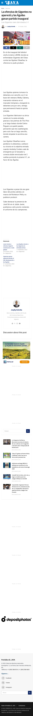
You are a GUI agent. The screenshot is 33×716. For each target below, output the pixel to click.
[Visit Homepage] (12, 3)
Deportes (8, 8)
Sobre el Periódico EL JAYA (8, 705)
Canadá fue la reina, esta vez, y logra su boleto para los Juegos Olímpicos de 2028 (21, 476)
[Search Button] (28, 431)
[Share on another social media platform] (27, 47)
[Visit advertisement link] (16, 353)
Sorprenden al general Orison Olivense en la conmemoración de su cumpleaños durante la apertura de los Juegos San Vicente (21, 488)
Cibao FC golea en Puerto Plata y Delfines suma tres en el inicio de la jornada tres (21, 455)
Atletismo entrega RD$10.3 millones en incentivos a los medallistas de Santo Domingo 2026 (21, 466)
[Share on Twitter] (13, 47)
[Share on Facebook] (6, 47)
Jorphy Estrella (11, 26)
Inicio (2, 8)
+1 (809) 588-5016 (12, 669)
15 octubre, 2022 (22, 26)
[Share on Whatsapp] (20, 47)
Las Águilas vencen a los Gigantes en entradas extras (22, 246)
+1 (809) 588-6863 (24, 669)
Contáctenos (22, 705)
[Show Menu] (2, 3)
